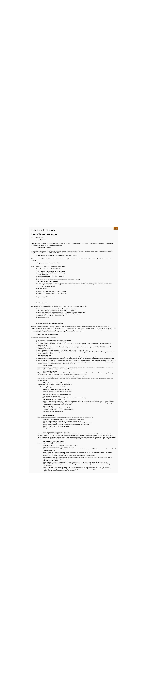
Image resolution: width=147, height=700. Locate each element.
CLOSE (115, 228)
